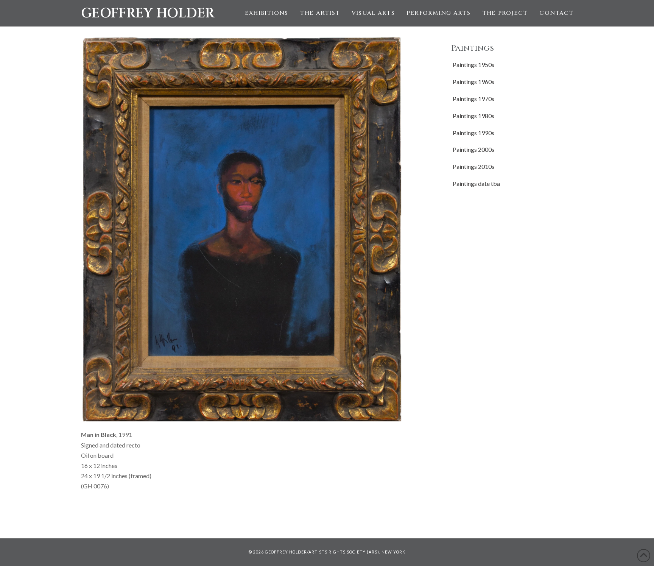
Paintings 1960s (473, 81)
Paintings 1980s (473, 115)
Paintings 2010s (473, 166)
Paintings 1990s (473, 132)
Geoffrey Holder (148, 13)
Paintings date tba (476, 183)
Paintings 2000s (473, 149)
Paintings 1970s (473, 98)
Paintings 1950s (473, 64)
